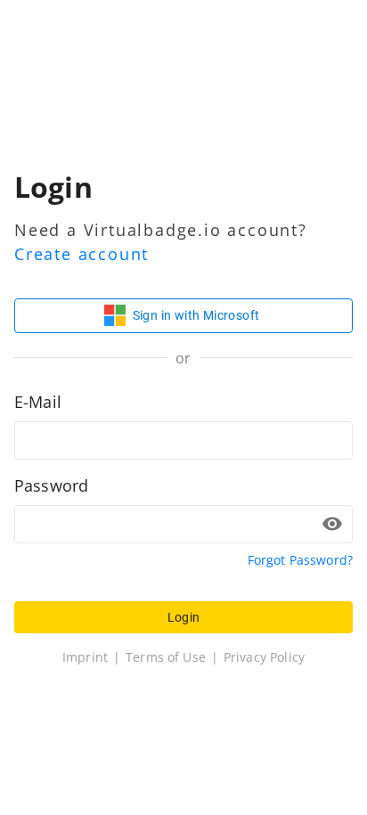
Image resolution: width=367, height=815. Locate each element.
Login (183, 617)
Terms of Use (166, 656)
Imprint (85, 656)
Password (51, 485)
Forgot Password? (300, 559)
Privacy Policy (264, 656)
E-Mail (37, 401)
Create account (81, 254)
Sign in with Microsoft (196, 315)
